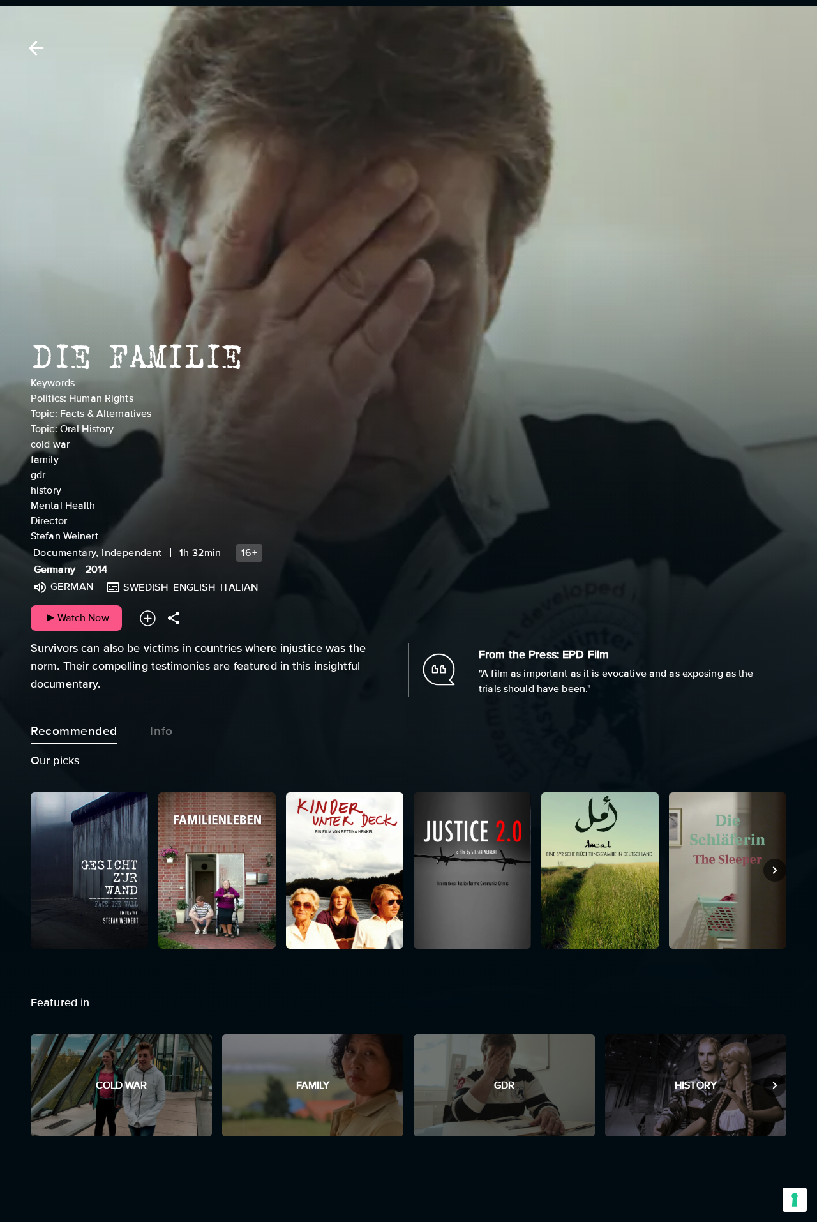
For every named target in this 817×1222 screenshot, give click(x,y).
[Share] (173, 618)
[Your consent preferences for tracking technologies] (795, 1200)
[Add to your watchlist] (148, 618)
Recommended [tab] (74, 731)
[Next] (774, 870)
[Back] (33, 48)
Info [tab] (161, 731)
